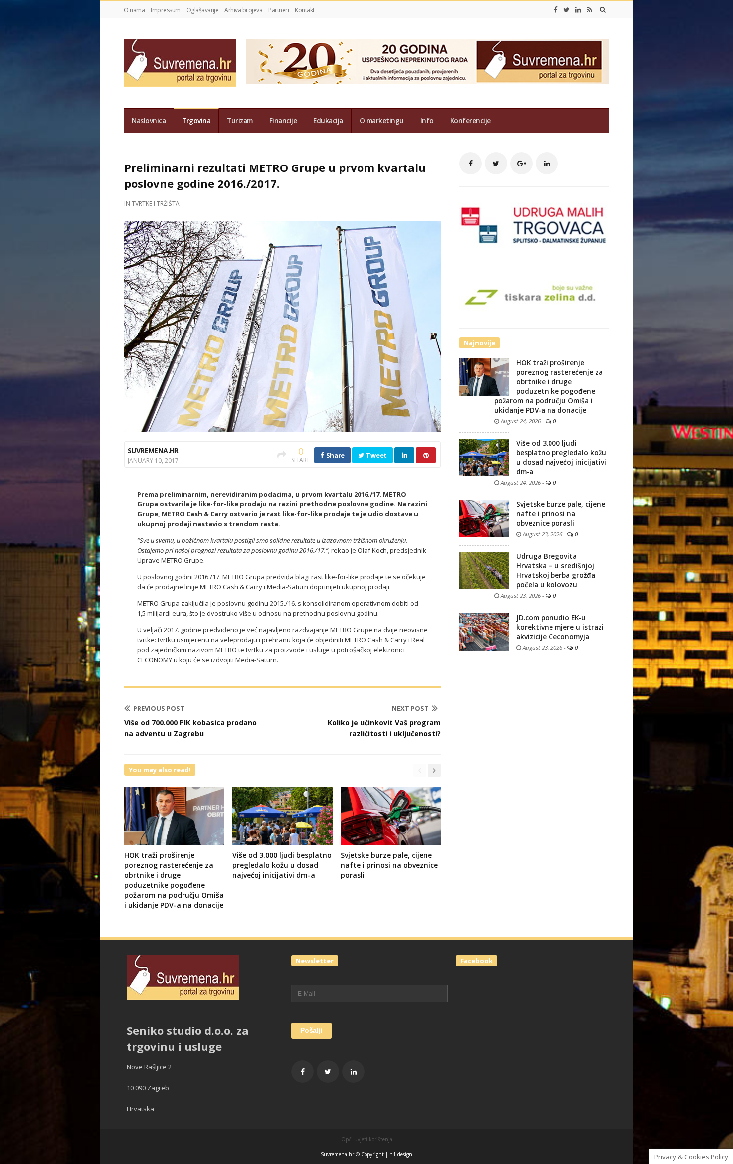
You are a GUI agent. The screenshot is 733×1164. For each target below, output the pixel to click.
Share (335, 455)
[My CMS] (180, 63)
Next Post (410, 708)
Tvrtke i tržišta (156, 203)
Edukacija (328, 120)
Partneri (278, 10)
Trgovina (196, 120)
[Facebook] (556, 9)
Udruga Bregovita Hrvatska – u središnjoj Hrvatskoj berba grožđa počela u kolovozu (555, 570)
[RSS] (589, 9)
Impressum (166, 10)
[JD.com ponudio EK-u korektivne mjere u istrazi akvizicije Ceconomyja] (484, 631)
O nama (134, 10)
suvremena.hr (153, 450)
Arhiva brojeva (243, 10)
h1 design (400, 1154)
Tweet (376, 455)
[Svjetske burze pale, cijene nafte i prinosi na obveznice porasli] (484, 517)
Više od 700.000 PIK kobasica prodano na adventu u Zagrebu (190, 728)
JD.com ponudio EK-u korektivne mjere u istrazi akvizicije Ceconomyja (560, 627)
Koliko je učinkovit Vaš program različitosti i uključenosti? (384, 728)
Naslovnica (149, 120)
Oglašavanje (202, 10)
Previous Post (158, 708)
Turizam (240, 120)
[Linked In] (578, 9)
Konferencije (470, 120)
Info (427, 120)
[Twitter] (566, 9)
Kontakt (305, 10)
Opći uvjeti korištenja (366, 1139)
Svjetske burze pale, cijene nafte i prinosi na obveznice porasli (389, 865)
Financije (283, 120)
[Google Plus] (521, 163)
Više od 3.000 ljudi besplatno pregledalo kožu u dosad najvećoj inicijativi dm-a (282, 865)
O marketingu (382, 120)
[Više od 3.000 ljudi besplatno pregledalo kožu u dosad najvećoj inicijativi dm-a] (484, 456)
